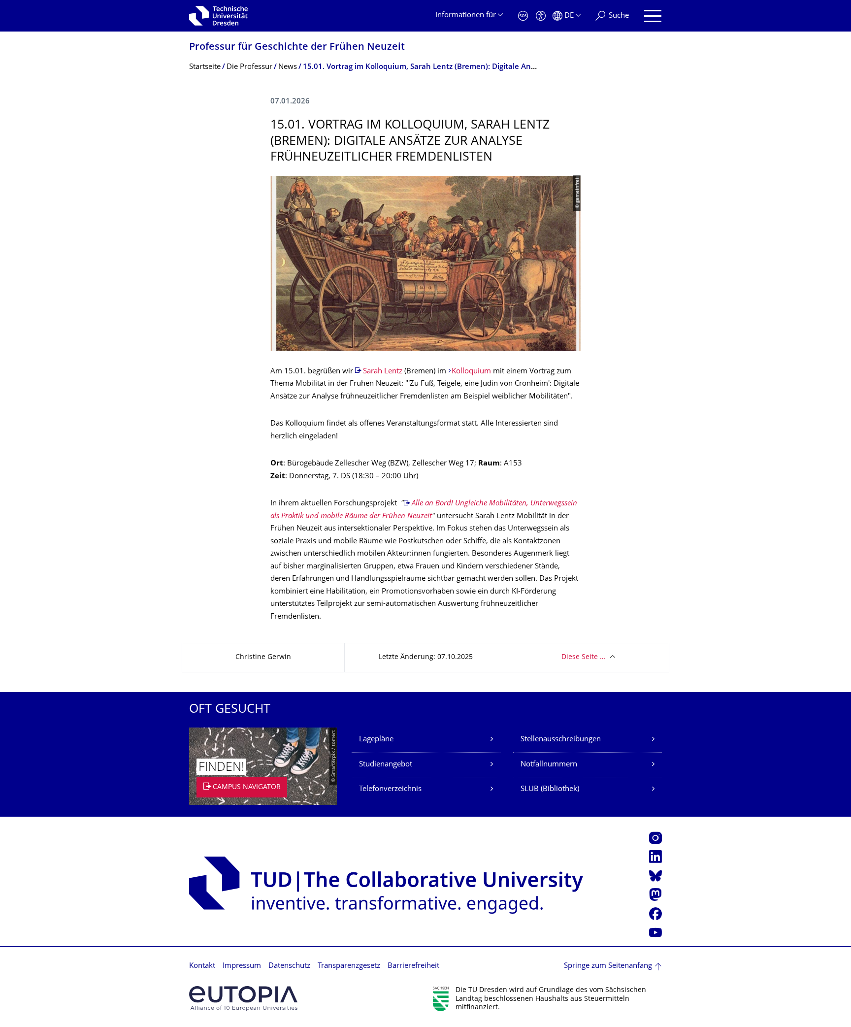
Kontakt (202, 966)
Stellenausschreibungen (561, 739)
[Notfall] (523, 16)
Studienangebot (385, 764)
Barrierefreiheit (413, 966)
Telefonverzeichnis (390, 789)
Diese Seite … (583, 657)
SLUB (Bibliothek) (550, 789)
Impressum (242, 966)
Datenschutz (289, 966)
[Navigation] (653, 16)
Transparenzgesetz (349, 966)
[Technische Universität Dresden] (218, 16)
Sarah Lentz (382, 371)
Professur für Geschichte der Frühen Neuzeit (297, 47)
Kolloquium (472, 371)
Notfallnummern (549, 764)
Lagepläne (376, 739)
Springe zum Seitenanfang (608, 966)
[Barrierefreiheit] (540, 16)
